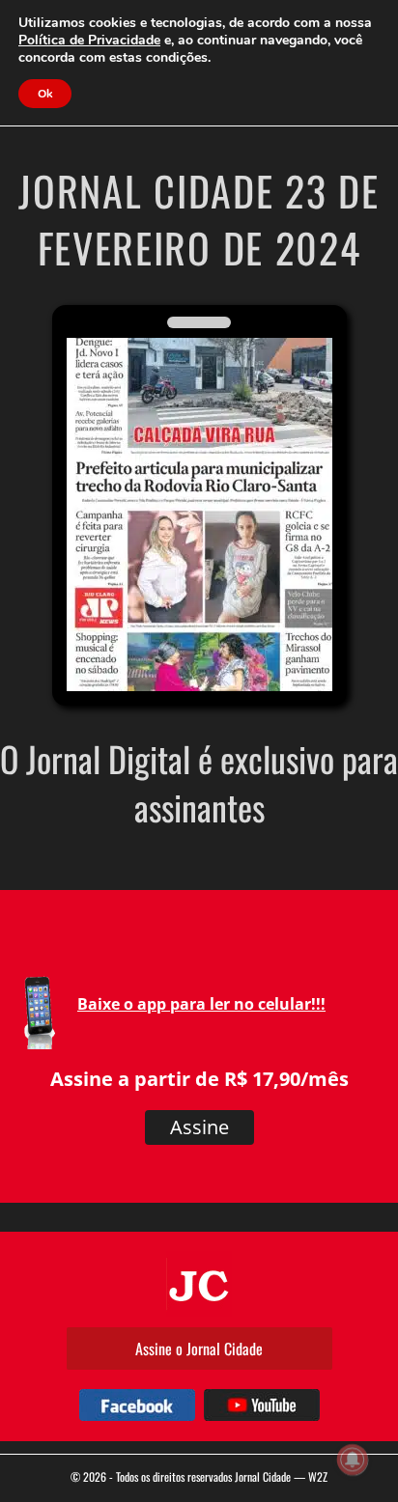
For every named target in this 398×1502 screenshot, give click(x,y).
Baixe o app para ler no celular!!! (201, 1004)
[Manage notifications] (352, 1459)
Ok (45, 93)
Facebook (137, 1405)
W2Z (317, 1476)
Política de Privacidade (89, 40)
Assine (199, 1127)
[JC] (199, 1284)
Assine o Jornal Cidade (199, 1348)
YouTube (262, 1405)
